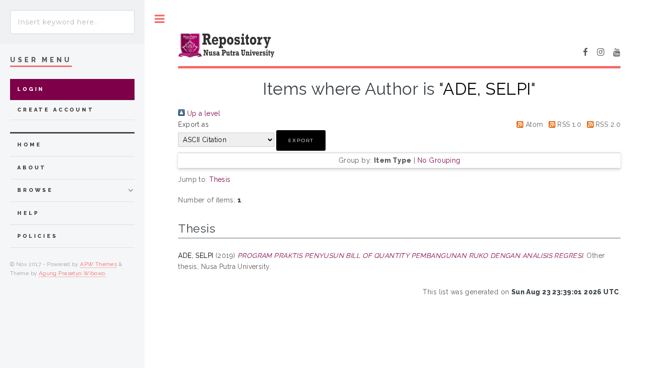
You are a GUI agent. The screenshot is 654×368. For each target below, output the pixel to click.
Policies (37, 236)
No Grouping (439, 160)
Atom (533, 124)
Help (28, 213)
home (29, 145)
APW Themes (98, 264)
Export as (193, 124)
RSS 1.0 (568, 124)
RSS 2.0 (607, 124)
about (31, 168)
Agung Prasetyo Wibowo (72, 273)
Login (31, 89)
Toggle (160, 19)
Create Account (55, 110)
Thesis (220, 179)
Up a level (202, 113)
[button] (301, 140)
